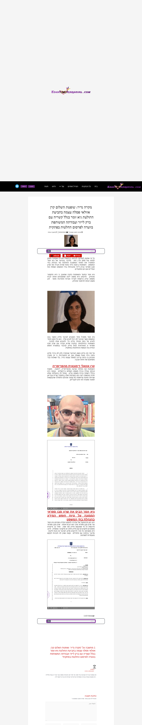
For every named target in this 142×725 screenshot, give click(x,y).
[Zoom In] (61, 508)
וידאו (54, 186)
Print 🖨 (77, 255)
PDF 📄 (67, 255)
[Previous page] (49, 508)
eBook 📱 (55, 255)
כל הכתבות (86, 186)
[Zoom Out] (59, 508)
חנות (46, 186)
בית (96, 186)
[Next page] (51, 508)
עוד (62, 186)
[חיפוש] (49, 251)
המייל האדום (73, 186)
